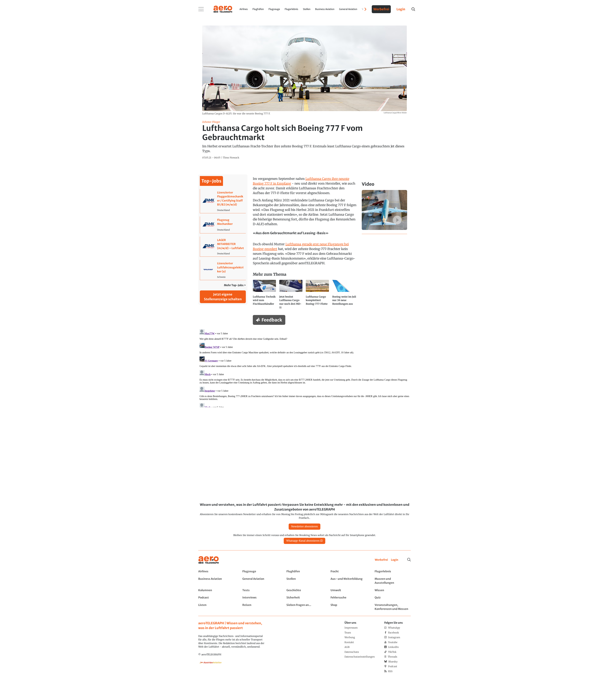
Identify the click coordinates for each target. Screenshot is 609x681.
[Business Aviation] (216, 581)
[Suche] (409, 559)
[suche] (413, 9)
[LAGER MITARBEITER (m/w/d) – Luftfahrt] (223, 247)
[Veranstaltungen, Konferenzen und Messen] (393, 607)
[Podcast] (216, 598)
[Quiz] (393, 598)
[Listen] (216, 607)
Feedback (272, 320)
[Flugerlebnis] (393, 571)
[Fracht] (349, 571)
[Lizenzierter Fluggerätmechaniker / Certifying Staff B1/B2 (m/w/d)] (223, 201)
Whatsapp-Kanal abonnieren (303, 540)
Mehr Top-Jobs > (235, 285)
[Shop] (349, 607)
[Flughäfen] (304, 571)
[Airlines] (216, 571)
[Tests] (260, 590)
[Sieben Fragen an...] (304, 607)
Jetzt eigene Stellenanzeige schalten (223, 296)
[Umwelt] (349, 590)
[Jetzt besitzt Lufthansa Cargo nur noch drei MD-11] (291, 296)
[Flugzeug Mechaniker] (223, 224)
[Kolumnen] (216, 590)
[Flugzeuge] (260, 571)
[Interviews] (260, 598)
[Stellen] (304, 581)
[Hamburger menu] (201, 9)
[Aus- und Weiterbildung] (349, 581)
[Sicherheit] (304, 598)
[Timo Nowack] (231, 158)
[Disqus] (304, 367)
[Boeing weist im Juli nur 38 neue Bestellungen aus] (344, 296)
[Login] (394, 560)
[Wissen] (393, 590)
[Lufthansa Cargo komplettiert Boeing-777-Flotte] (318, 296)
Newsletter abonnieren (304, 526)
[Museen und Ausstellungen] (393, 581)
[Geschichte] (304, 590)
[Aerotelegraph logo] (223, 9)
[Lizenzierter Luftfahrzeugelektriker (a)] (223, 270)
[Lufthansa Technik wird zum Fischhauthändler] (265, 296)
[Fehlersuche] (349, 598)
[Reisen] (260, 607)
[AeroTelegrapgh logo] (208, 560)
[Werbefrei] (381, 560)
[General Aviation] (260, 581)
